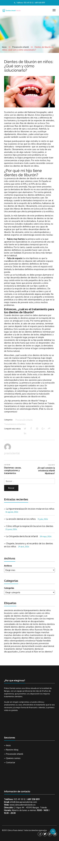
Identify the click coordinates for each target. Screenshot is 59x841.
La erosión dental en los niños (21, 519)
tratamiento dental (13, 649)
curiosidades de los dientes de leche (21, 624)
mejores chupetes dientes (16, 638)
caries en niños (43, 613)
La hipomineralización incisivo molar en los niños (30, 508)
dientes (14, 627)
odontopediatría (17, 640)
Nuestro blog (12, 749)
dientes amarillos (26, 627)
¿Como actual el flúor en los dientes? (35, 651)
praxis (35, 643)
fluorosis (39, 629)
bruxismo (8, 613)
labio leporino (28, 632)
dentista (42, 624)
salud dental (48, 646)
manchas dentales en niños (16, 635)
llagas (38, 632)
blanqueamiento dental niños (37, 610)
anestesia (8, 610)
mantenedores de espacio (42, 635)
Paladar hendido (43, 640)
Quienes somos (13, 758)
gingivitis (17, 632)
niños (6, 640)
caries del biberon (27, 613)
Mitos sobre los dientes (40, 638)
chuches (25, 616)
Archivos (8, 565)
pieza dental (26, 643)
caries (16, 613)
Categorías (9, 588)
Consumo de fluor (24, 618)
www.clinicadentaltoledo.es (23, 804)
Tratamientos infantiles (15, 424)
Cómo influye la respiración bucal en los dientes (29, 526)
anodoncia (18, 610)
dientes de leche (42, 627)
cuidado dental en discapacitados (28, 621)
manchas (45, 632)
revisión (38, 646)
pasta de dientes (12, 643)
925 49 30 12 (19, 799)
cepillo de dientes (12, 616)
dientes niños (28, 629)
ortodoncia (30, 640)
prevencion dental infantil (22, 646)
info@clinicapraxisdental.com (23, 802)
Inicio (8, 745)
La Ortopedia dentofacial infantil (22, 536)
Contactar (10, 762)
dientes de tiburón (12, 629)
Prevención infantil (24, 420)
